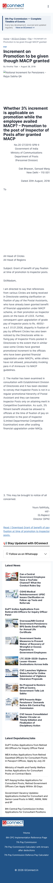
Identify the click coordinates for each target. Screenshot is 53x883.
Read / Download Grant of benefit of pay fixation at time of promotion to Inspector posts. (26, 531)
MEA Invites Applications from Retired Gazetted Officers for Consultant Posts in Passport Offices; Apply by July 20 (26, 757)
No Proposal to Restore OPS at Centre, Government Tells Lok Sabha (32, 689)
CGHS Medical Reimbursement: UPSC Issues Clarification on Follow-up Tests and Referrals (32, 597)
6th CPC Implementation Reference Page (26, 837)
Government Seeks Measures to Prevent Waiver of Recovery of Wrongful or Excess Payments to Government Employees (33, 645)
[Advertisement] (26, 223)
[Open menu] (48, 6)
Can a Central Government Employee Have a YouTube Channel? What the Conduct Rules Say (32, 580)
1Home (26, 833)
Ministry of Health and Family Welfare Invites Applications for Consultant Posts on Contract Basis (25, 770)
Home (6, 38)
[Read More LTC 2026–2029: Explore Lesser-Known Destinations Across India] (11, 660)
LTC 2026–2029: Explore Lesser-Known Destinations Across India (34, 661)
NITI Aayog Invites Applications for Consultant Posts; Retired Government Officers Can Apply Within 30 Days (26, 783)
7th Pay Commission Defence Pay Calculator (26, 855)
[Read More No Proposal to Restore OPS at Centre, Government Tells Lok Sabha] (11, 687)
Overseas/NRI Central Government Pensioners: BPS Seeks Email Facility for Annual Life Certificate (33, 626)
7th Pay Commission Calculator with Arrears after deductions (27, 849)
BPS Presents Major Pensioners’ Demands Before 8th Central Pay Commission (32, 703)
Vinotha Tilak (12, 66)
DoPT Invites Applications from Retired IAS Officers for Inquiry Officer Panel (26, 612)
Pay (30, 38)
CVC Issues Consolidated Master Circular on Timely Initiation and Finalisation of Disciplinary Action (34, 720)
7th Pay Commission (26, 842)
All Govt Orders (18, 38)
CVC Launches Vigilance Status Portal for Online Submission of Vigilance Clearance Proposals (33, 674)
